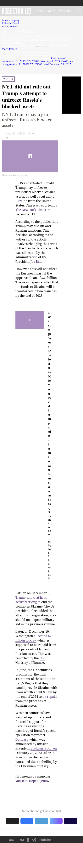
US (17, 183)
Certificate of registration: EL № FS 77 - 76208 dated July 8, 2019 (34, 60)
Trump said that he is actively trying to (31, 599)
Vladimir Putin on (43, 748)
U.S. (42, 658)
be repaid (49, 696)
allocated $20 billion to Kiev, (34, 638)
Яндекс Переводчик (32, 781)
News (40, 10)
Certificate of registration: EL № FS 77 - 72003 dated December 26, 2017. (37, 63)
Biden (40, 261)
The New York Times (30, 210)
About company (10, 20)
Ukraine (21, 201)
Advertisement (10, 26)
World (8, 79)
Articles (51, 10)
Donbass (21, 739)
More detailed (9, 49)
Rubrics (67, 10)
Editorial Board (10, 23)
